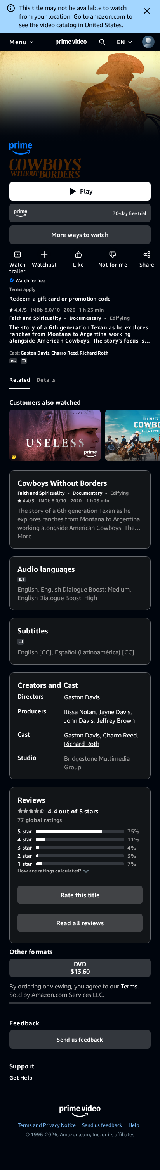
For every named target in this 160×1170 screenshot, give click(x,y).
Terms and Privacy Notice (47, 1125)
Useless (55, 435)
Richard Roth (94, 353)
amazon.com (107, 16)
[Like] (78, 254)
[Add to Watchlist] (44, 254)
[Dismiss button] (147, 10)
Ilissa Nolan (80, 712)
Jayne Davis (114, 712)
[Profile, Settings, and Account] (148, 42)
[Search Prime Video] (102, 42)
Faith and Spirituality (35, 318)
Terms (129, 986)
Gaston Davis (35, 353)
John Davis (79, 720)
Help (134, 1125)
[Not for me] (112, 254)
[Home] (71, 42)
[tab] (19, 379)
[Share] (146, 254)
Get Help (21, 1077)
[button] (80, 191)
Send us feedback (102, 1125)
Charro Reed (64, 353)
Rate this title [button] (80, 895)
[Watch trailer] (17, 254)
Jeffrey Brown (116, 720)
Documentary (85, 318)
